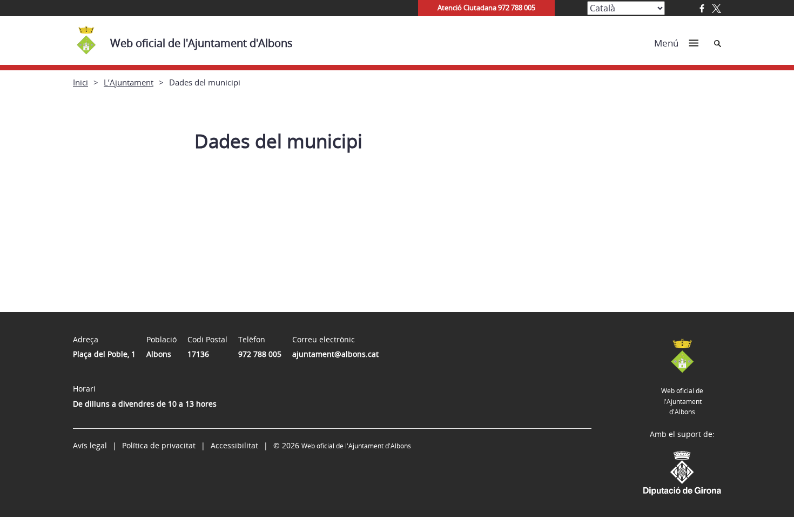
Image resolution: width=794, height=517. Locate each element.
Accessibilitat (234, 445)
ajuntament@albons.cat (335, 354)
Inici (80, 82)
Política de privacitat (159, 445)
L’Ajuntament (128, 82)
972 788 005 (259, 354)
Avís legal (90, 445)
